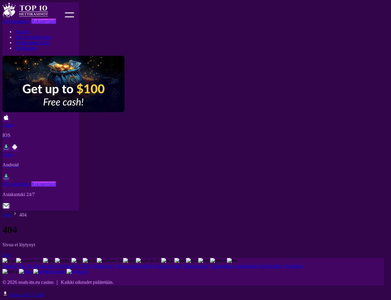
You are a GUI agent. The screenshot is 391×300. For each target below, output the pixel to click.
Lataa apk (26, 294)
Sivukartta (293, 266)
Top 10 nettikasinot (33, 37)
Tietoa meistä (196, 266)
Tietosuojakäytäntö (133, 266)
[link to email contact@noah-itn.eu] (6, 207)
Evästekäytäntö (167, 266)
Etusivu (22, 31)
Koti (6, 214)
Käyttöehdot (270, 266)
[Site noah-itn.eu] (33, 15)
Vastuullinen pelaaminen (233, 266)
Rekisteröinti (43, 21)
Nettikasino (26, 48)
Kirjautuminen (16, 21)
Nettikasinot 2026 (32, 42)
